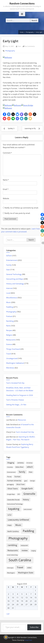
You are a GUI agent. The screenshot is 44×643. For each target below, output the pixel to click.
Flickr (30, 472)
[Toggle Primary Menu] (22, 14)
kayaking (13, 509)
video (29, 568)
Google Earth (27, 488)
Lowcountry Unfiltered (18, 519)
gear (25, 481)
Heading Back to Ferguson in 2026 (19, 395)
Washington (11, 573)
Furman (17, 476)
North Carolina (13, 531)
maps (9, 525)
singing (33, 551)
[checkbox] (6, 637)
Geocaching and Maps (14, 279)
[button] (4, 114)
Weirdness (10, 368)
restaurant (24, 545)
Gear (8, 269)
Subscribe (34, 627)
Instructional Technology (15, 504)
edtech (30, 467)
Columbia (10, 467)
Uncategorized (11, 358)
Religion (9, 335)
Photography (10, 51)
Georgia (32, 481)
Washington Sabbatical (15, 363)
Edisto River (19, 467)
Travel (8, 354)
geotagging (10, 484)
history (26, 499)
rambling (12, 545)
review (25, 550)
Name (6, 180)
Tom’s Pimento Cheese (15, 400)
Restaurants (10, 340)
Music (8, 302)
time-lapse (10, 568)
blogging (10, 463)
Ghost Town (20, 484)
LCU (9, 515)
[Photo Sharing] (7, 57)
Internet (9, 288)
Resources (22, 420)
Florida (9, 476)
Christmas (29, 463)
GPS (18, 494)
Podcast (9, 316)
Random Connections (22, 3)
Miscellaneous (11, 297)
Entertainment (11, 260)
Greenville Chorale (13, 500)
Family (8, 265)
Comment (7, 153)
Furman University (14, 481)
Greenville (29, 493)
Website (6, 198)
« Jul (7, 614)
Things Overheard (13, 349)
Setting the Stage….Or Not (16, 404)
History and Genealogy (15, 283)
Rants (8, 325)
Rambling (10, 321)
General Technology (14, 274)
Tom (19, 46)
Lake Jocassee (27, 509)
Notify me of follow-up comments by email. (22, 208)
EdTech (9, 255)
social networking (12, 555)
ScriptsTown (28, 640)
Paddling (9, 307)
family (22, 471)
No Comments (30, 46)
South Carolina (20, 560)
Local (8, 293)
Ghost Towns (13, 488)
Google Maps (11, 494)
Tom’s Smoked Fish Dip (15, 383)
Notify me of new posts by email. (17, 213)
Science (9, 344)
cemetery (20, 463)
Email (5, 189)
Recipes (9, 330)
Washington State (25, 572)
